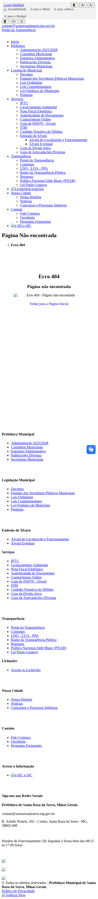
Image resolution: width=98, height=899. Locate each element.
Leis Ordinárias (31, 82)
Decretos (26, 74)
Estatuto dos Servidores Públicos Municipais (52, 78)
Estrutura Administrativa (37, 58)
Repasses (26, 177)
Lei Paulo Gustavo (33, 185)
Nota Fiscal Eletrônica (36, 111)
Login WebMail (14, 5)
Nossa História (30, 197)
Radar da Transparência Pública (43, 172)
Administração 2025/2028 (38, 50)
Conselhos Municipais (36, 54)
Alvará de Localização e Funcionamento (58, 140)
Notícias (26, 201)
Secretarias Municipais (36, 66)
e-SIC (27, 226)
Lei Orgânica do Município (39, 91)
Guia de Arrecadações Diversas (42, 152)
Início (15, 42)
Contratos (27, 164)
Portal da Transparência (19, 30)
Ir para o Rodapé (15, 16)
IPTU (24, 103)
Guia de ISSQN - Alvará (38, 123)
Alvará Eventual (41, 144)
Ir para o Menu (40, 9)
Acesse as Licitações (26, 670)
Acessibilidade (17, 9)
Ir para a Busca (64, 9)
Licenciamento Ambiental (38, 107)
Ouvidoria (27, 217)
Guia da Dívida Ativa (35, 148)
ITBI (23, 127)
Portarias (26, 95)
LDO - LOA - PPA (34, 168)
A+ (83, 5)
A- (91, 5)
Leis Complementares (35, 87)
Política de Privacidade (18, 891)
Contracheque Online (35, 119)
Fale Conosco (30, 213)
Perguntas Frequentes (35, 222)
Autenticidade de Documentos (42, 115)
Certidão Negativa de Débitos (41, 132)
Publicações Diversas (35, 62)
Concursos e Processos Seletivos (43, 205)
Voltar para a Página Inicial (49, 304)
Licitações (36, 189)
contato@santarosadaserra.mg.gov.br (28, 26)
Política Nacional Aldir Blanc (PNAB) (47, 181)
